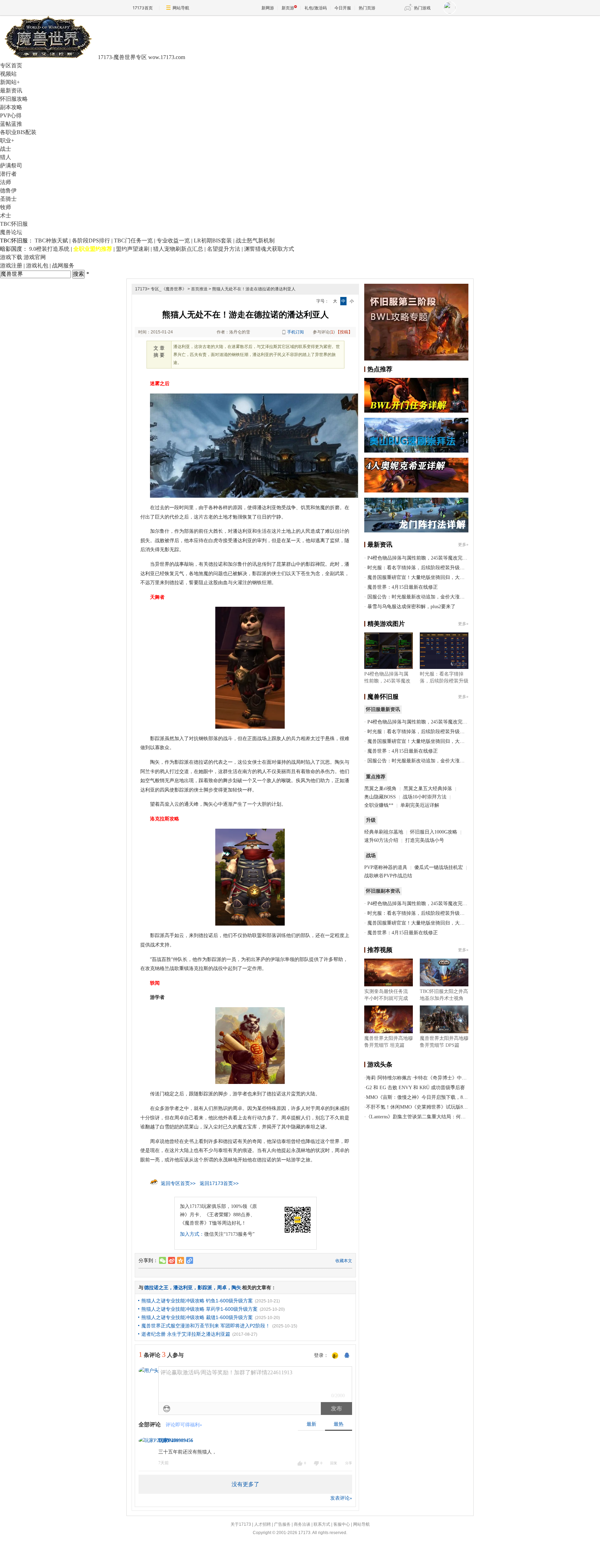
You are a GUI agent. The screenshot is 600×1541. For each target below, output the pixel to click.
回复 (333, 1463)
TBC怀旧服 (14, 224)
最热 (338, 1424)
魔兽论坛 (11, 232)
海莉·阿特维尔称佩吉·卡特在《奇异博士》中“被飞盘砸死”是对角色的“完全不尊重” (454, 1077)
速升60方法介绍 (382, 840)
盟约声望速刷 (132, 249)
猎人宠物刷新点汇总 (178, 249)
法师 (5, 182)
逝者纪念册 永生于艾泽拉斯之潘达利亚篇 (185, 1334)
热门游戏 (422, 7)
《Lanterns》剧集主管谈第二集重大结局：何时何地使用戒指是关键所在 (442, 1116)
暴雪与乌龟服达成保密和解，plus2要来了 (411, 606)
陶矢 (236, 1287)
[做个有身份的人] (335, 1355)
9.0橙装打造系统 (49, 249)
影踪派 (205, 1287)
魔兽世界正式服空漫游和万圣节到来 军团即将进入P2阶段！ (205, 1325)
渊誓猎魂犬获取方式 (269, 249)
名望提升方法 (223, 249)
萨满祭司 (11, 165)
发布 (336, 1408)
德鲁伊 (8, 190)
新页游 (288, 7)
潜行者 (8, 174)
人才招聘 (262, 1524)
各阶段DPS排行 (91, 240)
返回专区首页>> (178, 1183)
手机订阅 (295, 332)
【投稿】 (344, 332)
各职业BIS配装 (18, 132)
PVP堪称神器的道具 (385, 867)
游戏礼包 (37, 265)
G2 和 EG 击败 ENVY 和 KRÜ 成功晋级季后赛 (415, 1087)
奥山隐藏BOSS (380, 797)
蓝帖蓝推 (11, 124)
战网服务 (63, 265)
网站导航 (181, 7)
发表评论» (341, 1498)
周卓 (222, 1287)
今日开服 (342, 7)
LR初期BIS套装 (213, 240)
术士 (5, 215)
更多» (463, 544)
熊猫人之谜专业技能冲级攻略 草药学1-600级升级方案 (199, 1309)
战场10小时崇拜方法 (425, 797)
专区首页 (11, 65)
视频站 (8, 74)
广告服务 (282, 1524)
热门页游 (367, 7)
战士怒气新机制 (255, 240)
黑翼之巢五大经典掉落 (427, 788)
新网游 (267, 7)
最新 (311, 1424)
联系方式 (322, 1524)
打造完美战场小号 (424, 840)
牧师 (5, 207)
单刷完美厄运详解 (419, 805)
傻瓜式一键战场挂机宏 (438, 867)
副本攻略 (11, 107)
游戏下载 (11, 257)
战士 (5, 149)
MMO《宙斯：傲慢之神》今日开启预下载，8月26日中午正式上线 (436, 1097)
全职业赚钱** (378, 805)
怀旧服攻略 (14, 99)
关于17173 (241, 1524)
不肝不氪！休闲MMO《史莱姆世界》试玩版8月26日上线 (426, 1107)
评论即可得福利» (184, 1424)
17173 (141, 289)
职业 (7, 140)
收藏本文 (343, 1260)
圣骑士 (8, 199)
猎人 (5, 157)
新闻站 (10, 82)
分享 (348, 1463)
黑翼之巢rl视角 (380, 788)
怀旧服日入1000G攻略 (433, 832)
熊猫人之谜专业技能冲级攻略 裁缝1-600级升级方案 (197, 1317)
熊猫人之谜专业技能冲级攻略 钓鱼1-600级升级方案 (197, 1300)
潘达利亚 (183, 1287)
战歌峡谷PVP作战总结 (388, 875)
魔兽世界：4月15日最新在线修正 (402, 587)
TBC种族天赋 (51, 240)
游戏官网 (35, 257)
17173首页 (143, 7)
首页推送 (199, 289)
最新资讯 (11, 90)
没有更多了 (245, 1484)
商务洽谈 (302, 1524)
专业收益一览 (173, 240)
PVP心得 (11, 115)
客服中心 (341, 1524)
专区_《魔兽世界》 (168, 289)
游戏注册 (11, 265)
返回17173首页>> (219, 1183)
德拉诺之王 (156, 1287)
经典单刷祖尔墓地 (383, 832)
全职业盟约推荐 (92, 249)
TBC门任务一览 (133, 240)
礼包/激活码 (316, 7)
